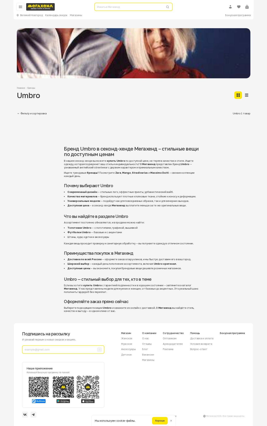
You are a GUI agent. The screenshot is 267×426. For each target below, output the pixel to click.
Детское (126, 354)
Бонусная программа (238, 15)
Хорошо (160, 420)
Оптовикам (170, 338)
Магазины (76, 15)
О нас (145, 338)
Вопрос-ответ (198, 349)
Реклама (168, 349)
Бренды (31, 88)
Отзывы (146, 343)
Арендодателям (173, 343)
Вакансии (148, 354)
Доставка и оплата (202, 338)
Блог (145, 349)
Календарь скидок (56, 15)
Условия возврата (201, 343)
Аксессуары (128, 349)
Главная (21, 88)
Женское (126, 338)
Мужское (126, 343)
